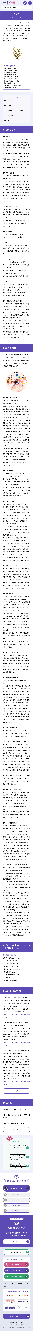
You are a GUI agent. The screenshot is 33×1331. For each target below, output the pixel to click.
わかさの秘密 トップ (6, 7)
